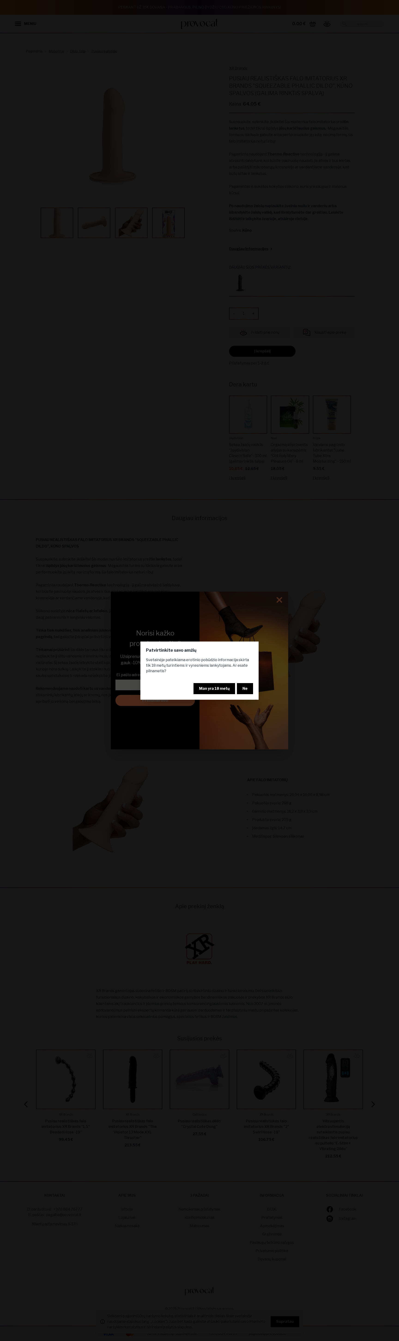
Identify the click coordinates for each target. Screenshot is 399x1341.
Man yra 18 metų (214, 688)
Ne (245, 688)
